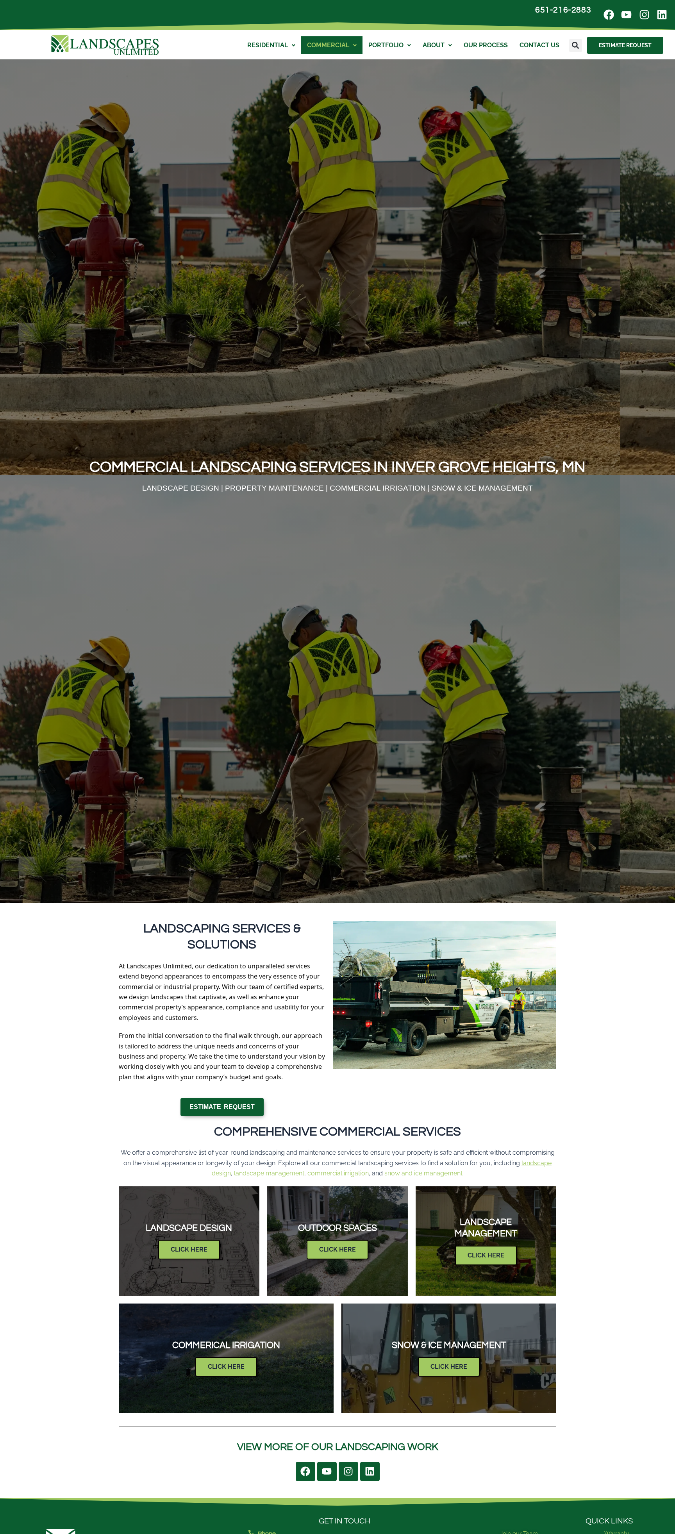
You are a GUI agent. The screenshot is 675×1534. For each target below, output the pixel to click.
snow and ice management (423, 1173)
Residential (267, 45)
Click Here (189, 1249)
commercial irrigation (338, 1173)
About (434, 45)
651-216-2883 (563, 10)
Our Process (486, 45)
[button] (575, 45)
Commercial (328, 45)
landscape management (269, 1173)
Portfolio (386, 45)
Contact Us (539, 45)
